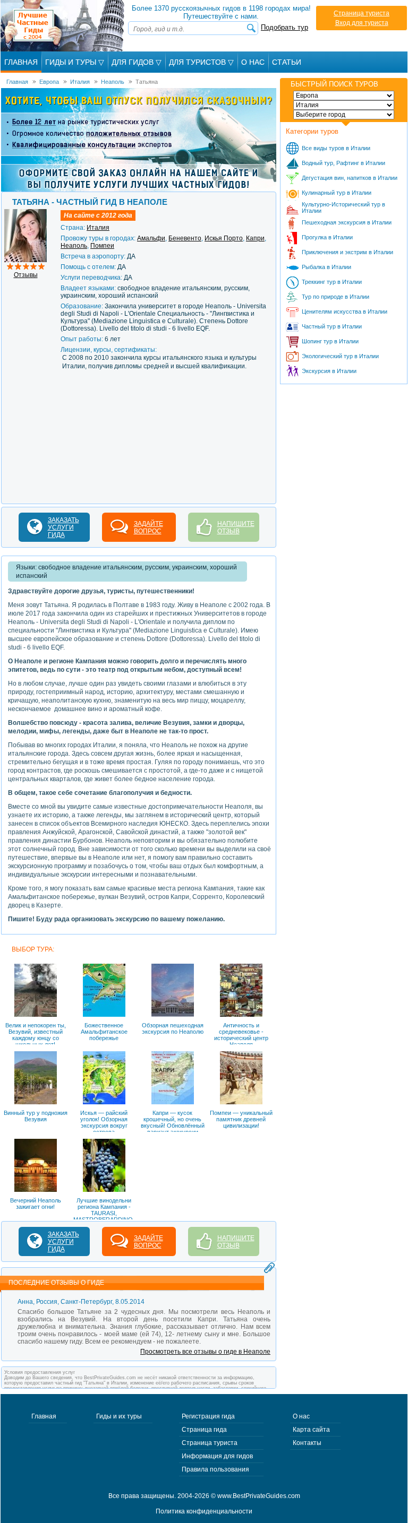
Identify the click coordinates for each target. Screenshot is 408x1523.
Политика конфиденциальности (204, 1511)
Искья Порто (224, 238)
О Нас (253, 62)
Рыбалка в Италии (326, 267)
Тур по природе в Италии (335, 296)
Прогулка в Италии (327, 237)
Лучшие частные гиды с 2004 (63, 25)
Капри (255, 238)
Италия (98, 227)
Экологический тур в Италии (340, 356)
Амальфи (151, 238)
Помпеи (102, 245)
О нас (301, 1416)
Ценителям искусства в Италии (344, 311)
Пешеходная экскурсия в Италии (347, 222)
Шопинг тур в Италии (330, 341)
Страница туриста (361, 13)
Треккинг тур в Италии (332, 282)
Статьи (286, 62)
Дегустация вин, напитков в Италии (349, 178)
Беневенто (184, 238)
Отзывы (26, 275)
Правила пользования (215, 1469)
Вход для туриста (361, 23)
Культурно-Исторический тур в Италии (343, 207)
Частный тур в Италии (332, 326)
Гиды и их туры (119, 1416)
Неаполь (74, 245)
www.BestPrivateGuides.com (258, 1496)
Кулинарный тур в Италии (336, 192)
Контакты (307, 1443)
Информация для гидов (217, 1456)
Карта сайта (311, 1429)
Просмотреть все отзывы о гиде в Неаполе (205, 1351)
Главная (21, 62)
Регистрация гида (208, 1416)
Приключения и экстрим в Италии (347, 252)
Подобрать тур (284, 27)
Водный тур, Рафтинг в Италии (343, 163)
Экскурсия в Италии (329, 371)
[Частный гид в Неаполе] (25, 213)
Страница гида (204, 1429)
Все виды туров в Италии (336, 148)
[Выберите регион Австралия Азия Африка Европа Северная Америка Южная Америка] (343, 95)
